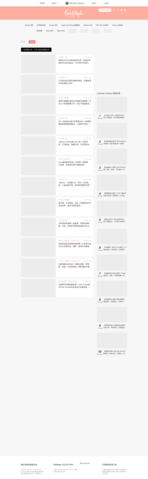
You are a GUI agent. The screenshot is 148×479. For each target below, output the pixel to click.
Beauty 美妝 (29, 25)
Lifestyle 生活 (87, 25)
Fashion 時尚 (53, 25)
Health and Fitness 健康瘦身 (70, 25)
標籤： (24, 42)
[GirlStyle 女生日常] (74, 13)
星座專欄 (39, 31)
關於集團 (42, 3)
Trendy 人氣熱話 (117, 25)
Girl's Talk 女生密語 (102, 25)
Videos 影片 (50, 31)
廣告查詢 (94, 3)
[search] (114, 10)
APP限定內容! (41, 25)
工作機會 (106, 3)
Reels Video (61, 31)
